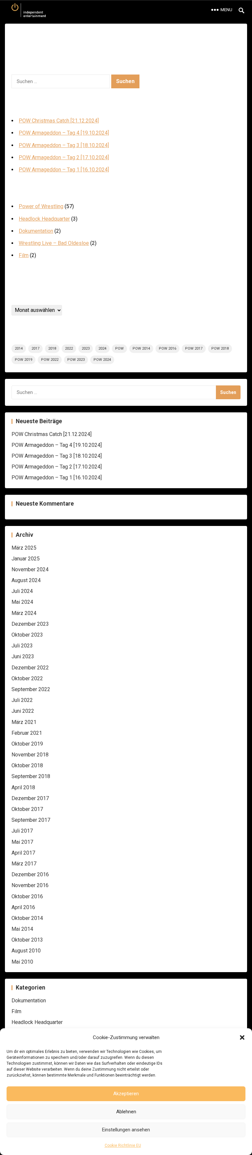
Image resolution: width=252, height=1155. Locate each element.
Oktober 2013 (27, 940)
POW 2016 (167, 348)
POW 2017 (193, 348)
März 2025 (23, 548)
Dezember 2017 (30, 798)
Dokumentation (36, 231)
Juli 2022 (22, 700)
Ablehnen (126, 1112)
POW (119, 348)
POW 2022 (49, 360)
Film (24, 255)
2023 (86, 348)
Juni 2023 (22, 656)
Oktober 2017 (27, 809)
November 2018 (30, 755)
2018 (52, 348)
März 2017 (23, 864)
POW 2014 (141, 348)
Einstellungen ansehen (126, 1130)
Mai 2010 (22, 962)
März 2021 (23, 722)
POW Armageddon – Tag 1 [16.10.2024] (64, 169)
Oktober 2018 (27, 765)
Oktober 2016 (27, 896)
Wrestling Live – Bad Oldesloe (54, 243)
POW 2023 (76, 360)
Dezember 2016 (30, 874)
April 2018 (23, 787)
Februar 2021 (26, 733)
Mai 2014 (22, 929)
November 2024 (30, 569)
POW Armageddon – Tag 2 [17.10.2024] (64, 157)
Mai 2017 (22, 842)
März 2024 (23, 613)
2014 (19, 348)
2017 (35, 348)
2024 (102, 348)
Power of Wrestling (41, 206)
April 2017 (23, 853)
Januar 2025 (25, 559)
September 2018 (30, 776)
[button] (242, 1037)
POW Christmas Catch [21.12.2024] (59, 121)
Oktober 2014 (27, 918)
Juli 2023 (22, 646)
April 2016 (23, 907)
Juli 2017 (22, 831)
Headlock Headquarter (44, 219)
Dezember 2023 (30, 624)
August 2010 (26, 951)
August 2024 (26, 580)
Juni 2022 (22, 711)
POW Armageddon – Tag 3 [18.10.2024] (64, 145)
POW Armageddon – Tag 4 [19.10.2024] (64, 133)
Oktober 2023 (27, 635)
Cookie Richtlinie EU (123, 1145)
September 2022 (30, 689)
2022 (69, 348)
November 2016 (30, 885)
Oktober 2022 (27, 678)
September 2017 (30, 820)
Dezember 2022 (30, 668)
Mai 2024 (22, 602)
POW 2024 (102, 360)
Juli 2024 (22, 591)
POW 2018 (220, 348)
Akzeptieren (126, 1094)
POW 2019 (23, 360)
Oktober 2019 (27, 744)
